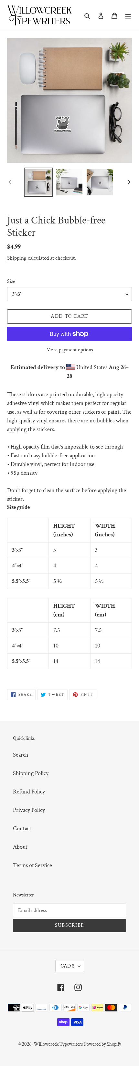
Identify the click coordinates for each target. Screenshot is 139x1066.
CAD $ (67, 966)
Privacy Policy (29, 810)
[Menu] (128, 15)
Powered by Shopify (102, 1044)
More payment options (69, 350)
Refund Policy (29, 791)
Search (20, 755)
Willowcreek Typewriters (58, 1044)
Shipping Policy (30, 773)
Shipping (17, 258)
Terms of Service (32, 865)
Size (11, 281)
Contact (22, 828)
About (20, 847)
